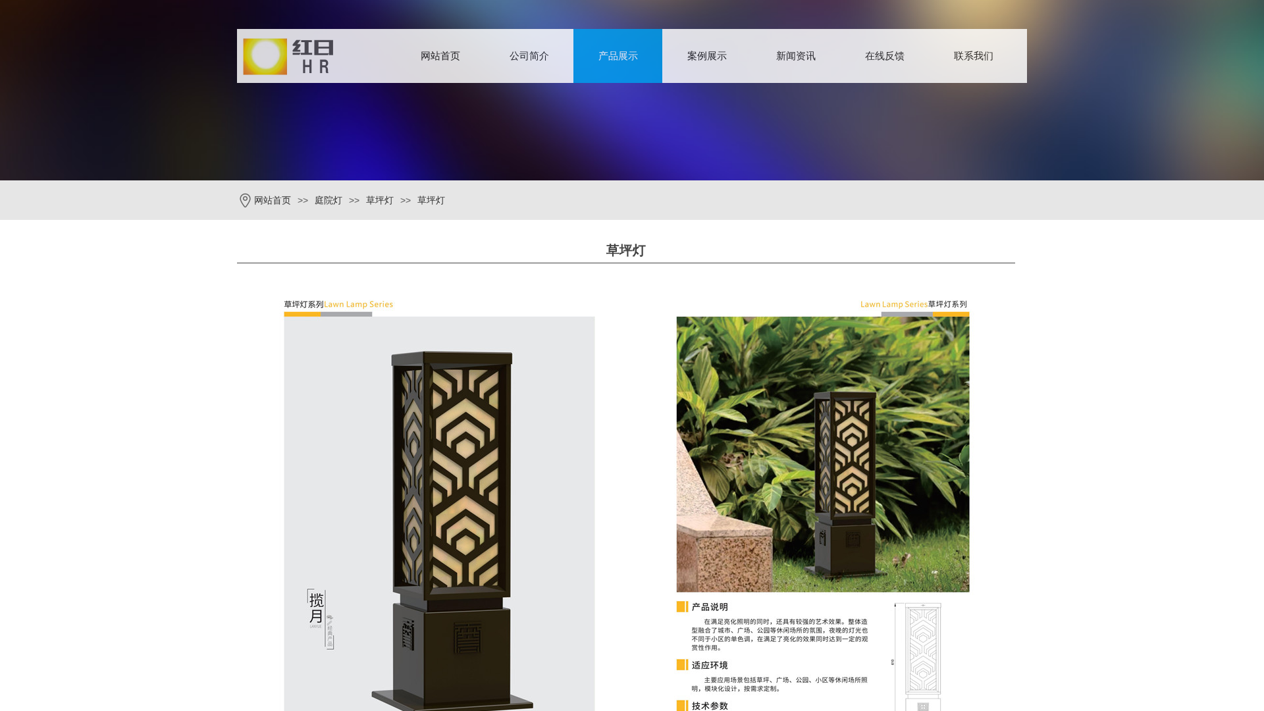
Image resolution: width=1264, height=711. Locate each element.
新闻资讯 (796, 56)
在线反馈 (885, 56)
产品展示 (618, 56)
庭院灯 (328, 200)
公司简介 (529, 56)
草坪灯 (380, 200)
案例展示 (707, 56)
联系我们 (973, 56)
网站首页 (440, 56)
